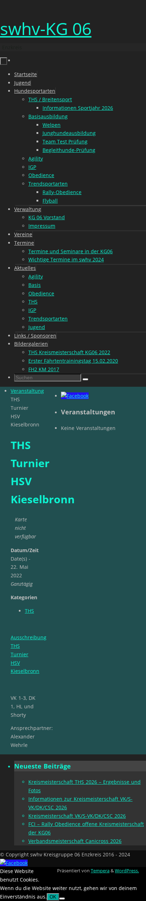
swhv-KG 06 (45, 28)
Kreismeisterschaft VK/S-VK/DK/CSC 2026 (77, 815)
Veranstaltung (27, 390)
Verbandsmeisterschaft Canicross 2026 (75, 841)
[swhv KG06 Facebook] (75, 395)
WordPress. (127, 871)
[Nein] (62, 898)
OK (53, 897)
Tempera (100, 871)
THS (29, 610)
